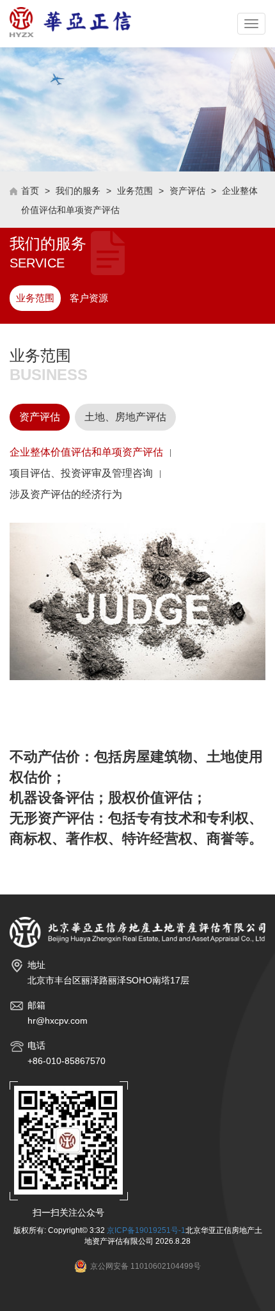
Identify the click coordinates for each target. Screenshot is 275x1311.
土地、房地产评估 (125, 416)
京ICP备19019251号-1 (146, 1230)
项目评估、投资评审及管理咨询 (81, 473)
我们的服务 (78, 191)
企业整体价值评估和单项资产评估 (86, 452)
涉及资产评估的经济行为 (66, 494)
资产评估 (187, 191)
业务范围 (135, 191)
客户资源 (89, 297)
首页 (30, 191)
